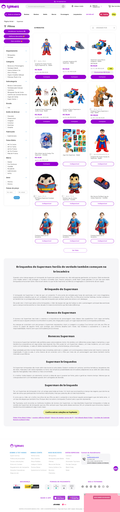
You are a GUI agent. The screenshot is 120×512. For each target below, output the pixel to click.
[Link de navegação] (10, 6)
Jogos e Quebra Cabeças (16, 75)
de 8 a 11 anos (12, 149)
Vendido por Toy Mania (15, 31)
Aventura (11, 125)
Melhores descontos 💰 (17, 36)
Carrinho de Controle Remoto (17, 94)
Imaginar (11, 121)
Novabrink (11, 169)
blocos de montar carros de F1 (62, 418)
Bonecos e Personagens (16, 66)
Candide (10, 166)
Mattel (10, 162)
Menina (10, 182)
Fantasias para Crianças (15, 88)
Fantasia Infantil (13, 68)
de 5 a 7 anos (12, 147)
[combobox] (45, 6)
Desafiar (10, 127)
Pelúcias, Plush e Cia (14, 77)
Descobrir (11, 116)
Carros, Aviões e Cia (14, 70)
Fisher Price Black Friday (22, 418)
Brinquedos (11, 55)
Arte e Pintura (12, 72)
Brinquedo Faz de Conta (16, 92)
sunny (10, 173)
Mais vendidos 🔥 (17, 41)
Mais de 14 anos (13, 153)
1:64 (9, 108)
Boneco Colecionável (14, 85)
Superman (20, 21)
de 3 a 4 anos (12, 144)
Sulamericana (12, 136)
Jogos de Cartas (13, 97)
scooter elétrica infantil (41, 418)
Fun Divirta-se (12, 164)
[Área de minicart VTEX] (114, 6)
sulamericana (12, 171)
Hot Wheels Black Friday (84, 418)
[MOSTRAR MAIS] (75, 250)
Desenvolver (12, 118)
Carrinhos (11, 90)
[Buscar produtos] (63, 6)
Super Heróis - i (13, 99)
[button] (17, 51)
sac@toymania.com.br (93, 457)
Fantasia (10, 57)
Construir (11, 123)
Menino (10, 184)
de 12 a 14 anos (12, 151)
